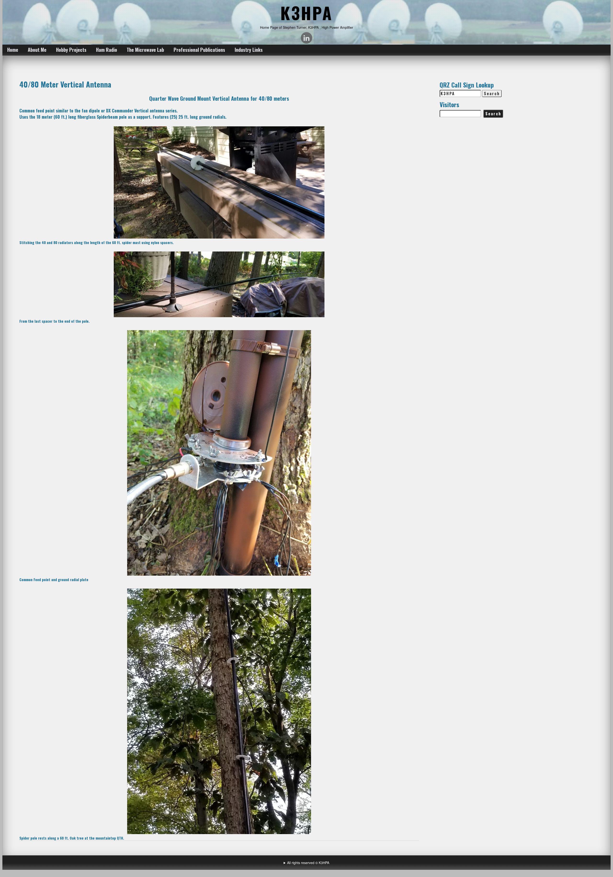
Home (12, 49)
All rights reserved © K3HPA (308, 862)
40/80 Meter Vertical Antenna (65, 84)
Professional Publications (199, 49)
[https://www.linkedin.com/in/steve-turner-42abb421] (306, 38)
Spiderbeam (107, 117)
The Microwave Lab (145, 49)
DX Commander (119, 110)
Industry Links (249, 49)
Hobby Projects (71, 49)
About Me (37, 49)
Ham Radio (106, 49)
